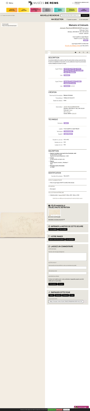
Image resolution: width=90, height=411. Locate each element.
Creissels (67, 75)
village (72, 69)
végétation (72, 72)
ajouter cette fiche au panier (57, 239)
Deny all (60, 409)
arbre (66, 72)
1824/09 (74, 113)
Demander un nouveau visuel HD (55, 219)
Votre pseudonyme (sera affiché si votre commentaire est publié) (62, 265)
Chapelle (60, 10)
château (73, 81)
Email (72, 295)
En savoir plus (77, 3)
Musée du (47, 10)
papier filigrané (68, 134)
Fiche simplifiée (53, 229)
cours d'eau (79, 70)
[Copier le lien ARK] (85, 301)
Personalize (66, 409)
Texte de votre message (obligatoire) (56, 252)
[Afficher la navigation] (7, 3)
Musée (23, 10)
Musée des (12, 10)
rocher (72, 70)
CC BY (58, 217)
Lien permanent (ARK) (52, 298)
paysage (67, 69)
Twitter (51, 295)
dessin (85, 40)
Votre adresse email (52, 271)
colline (78, 81)
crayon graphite (68, 131)
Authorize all (52, 409)
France (70, 110)
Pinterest (65, 295)
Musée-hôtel (72, 10)
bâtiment (67, 70)
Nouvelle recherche (49, 15)
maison (78, 69)
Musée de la (35, 10)
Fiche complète (62, 229)
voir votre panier (84, 19)
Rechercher (85, 15)
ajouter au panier (72, 19)
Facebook (58, 295)
